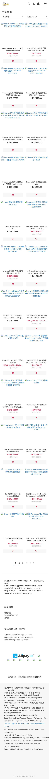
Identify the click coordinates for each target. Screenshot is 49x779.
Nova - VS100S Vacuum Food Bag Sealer (18, 735)
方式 (16, 615)
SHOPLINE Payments (28, 776)
